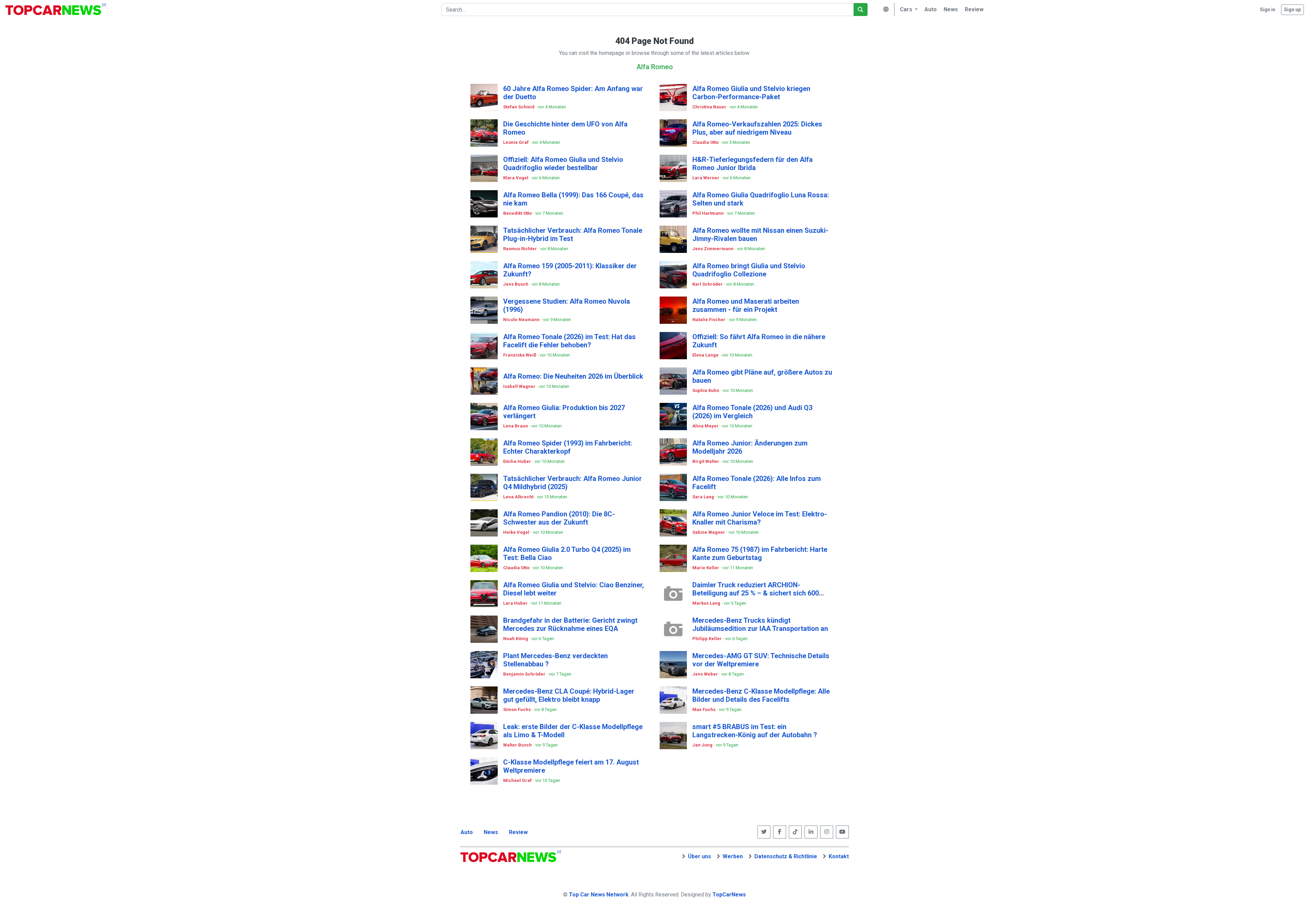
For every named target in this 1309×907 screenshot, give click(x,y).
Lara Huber (516, 603)
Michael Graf (518, 780)
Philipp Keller (707, 638)
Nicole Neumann (522, 319)
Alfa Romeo (654, 67)
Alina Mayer (706, 425)
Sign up (1292, 9)
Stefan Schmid (519, 106)
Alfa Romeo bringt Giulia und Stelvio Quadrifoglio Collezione (748, 270)
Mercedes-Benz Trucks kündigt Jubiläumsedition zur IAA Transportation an (760, 624)
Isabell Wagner (520, 386)
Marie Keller (706, 567)
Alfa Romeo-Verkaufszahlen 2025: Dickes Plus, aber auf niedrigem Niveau (757, 128)
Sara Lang (703, 496)
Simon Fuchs (517, 709)
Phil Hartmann (708, 213)
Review (518, 832)
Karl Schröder (708, 284)
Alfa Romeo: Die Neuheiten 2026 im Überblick (573, 376)
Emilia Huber (517, 461)
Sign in (1267, 9)
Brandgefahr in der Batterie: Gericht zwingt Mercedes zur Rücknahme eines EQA (570, 624)
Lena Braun (516, 425)
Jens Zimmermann (713, 248)
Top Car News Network (599, 894)
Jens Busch (516, 284)
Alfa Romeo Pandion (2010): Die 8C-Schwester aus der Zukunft (559, 518)
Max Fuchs (704, 709)
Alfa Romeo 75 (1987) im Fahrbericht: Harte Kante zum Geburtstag (759, 553)
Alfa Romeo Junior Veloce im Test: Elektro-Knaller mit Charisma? (759, 518)
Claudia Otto (706, 142)
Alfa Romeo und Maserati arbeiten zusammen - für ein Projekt (745, 305)
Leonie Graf (516, 142)
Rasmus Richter (520, 248)
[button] (907, 9)
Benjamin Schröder (524, 674)
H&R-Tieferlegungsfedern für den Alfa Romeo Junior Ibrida (752, 163)
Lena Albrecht (519, 496)
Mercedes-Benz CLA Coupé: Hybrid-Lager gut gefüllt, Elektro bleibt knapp (568, 695)
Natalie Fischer (709, 319)
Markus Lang (706, 603)
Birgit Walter (706, 461)
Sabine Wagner (709, 532)
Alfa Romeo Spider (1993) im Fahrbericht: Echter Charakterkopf (567, 447)
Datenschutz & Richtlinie (785, 856)
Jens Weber (705, 674)
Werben (733, 856)
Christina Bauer (709, 106)
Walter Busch (518, 744)
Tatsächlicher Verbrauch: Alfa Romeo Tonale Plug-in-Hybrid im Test (572, 234)
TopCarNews (729, 894)
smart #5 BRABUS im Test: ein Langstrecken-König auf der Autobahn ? (754, 731)
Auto (467, 832)
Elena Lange (706, 355)
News (491, 832)
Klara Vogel (516, 177)
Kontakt (839, 856)
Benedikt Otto (518, 213)
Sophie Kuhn (706, 390)
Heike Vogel (516, 532)
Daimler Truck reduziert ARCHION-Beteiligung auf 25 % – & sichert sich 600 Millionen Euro (755, 593)
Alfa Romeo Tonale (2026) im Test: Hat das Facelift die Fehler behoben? (569, 341)
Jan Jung (702, 744)
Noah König (516, 638)
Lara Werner (706, 177)
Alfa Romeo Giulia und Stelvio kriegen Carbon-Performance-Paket (751, 93)
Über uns (699, 856)
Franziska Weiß (520, 355)
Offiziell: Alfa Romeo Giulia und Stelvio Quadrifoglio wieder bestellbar (563, 163)
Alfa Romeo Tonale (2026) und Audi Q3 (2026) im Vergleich (752, 412)
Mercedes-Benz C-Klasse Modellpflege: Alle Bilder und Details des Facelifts (761, 695)
